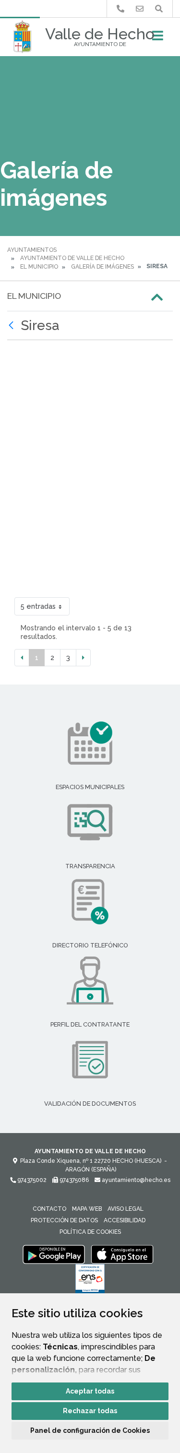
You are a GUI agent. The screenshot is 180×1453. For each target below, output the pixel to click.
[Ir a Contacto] (140, 8)
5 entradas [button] (38, 606)
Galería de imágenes (102, 266)
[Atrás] (12, 325)
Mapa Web (87, 1208)
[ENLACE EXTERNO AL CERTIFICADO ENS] (90, 1281)
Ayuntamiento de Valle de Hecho (72, 258)
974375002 (31, 1180)
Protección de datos (64, 1220)
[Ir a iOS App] (122, 1254)
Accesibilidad (124, 1220)
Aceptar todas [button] (90, 1391)
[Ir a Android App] (54, 1254)
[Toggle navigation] (158, 38)
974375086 (73, 1180)
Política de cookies (90, 1232)
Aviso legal (126, 1208)
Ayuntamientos (32, 250)
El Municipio (39, 266)
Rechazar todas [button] (90, 1411)
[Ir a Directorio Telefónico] (120, 8)
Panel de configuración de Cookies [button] (90, 1430)
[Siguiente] (83, 657)
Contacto (49, 1208)
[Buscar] (159, 8)
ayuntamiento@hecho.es (135, 1180)
